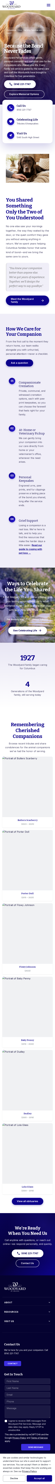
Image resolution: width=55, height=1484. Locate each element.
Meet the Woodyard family (27, 300)
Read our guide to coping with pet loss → (30, 549)
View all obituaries (27, 1201)
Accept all (39, 1478)
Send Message (35, 1447)
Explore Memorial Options (24, 94)
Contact (13, 1363)
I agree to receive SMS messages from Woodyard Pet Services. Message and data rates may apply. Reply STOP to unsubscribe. (27, 1425)
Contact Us (27, 1263)
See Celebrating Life (27, 630)
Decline (14, 1478)
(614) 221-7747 (20, 84)
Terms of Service (39, 1438)
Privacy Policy (19, 1438)
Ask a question (19, 362)
